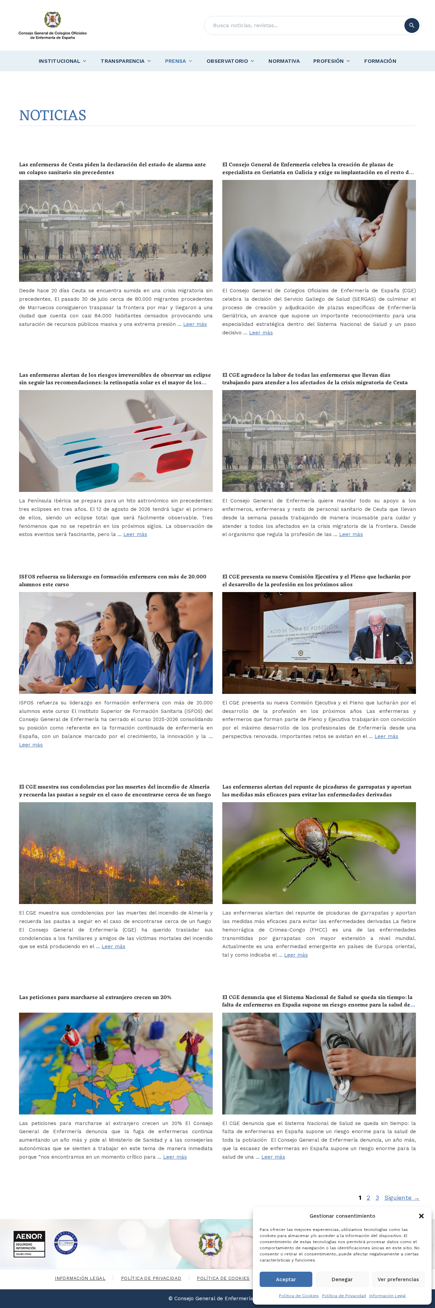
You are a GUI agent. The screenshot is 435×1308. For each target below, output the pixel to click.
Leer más (195, 324)
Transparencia (122, 61)
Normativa (284, 61)
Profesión (328, 61)
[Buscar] (411, 25)
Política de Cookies (299, 1295)
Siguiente (402, 1197)
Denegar (342, 1279)
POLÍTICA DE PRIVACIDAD (151, 1278)
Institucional (59, 61)
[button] (421, 1216)
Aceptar (286, 1279)
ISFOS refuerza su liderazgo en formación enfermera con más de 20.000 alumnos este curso (112, 580)
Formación (380, 61)
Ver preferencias (398, 1279)
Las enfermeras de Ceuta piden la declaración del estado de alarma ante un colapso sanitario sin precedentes (112, 168)
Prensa (175, 61)
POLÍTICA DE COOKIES (223, 1278)
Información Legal (387, 1295)
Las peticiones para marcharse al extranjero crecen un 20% (95, 997)
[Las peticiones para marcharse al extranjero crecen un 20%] (116, 1063)
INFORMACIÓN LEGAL (80, 1278)
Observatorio (227, 61)
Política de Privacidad (344, 1295)
